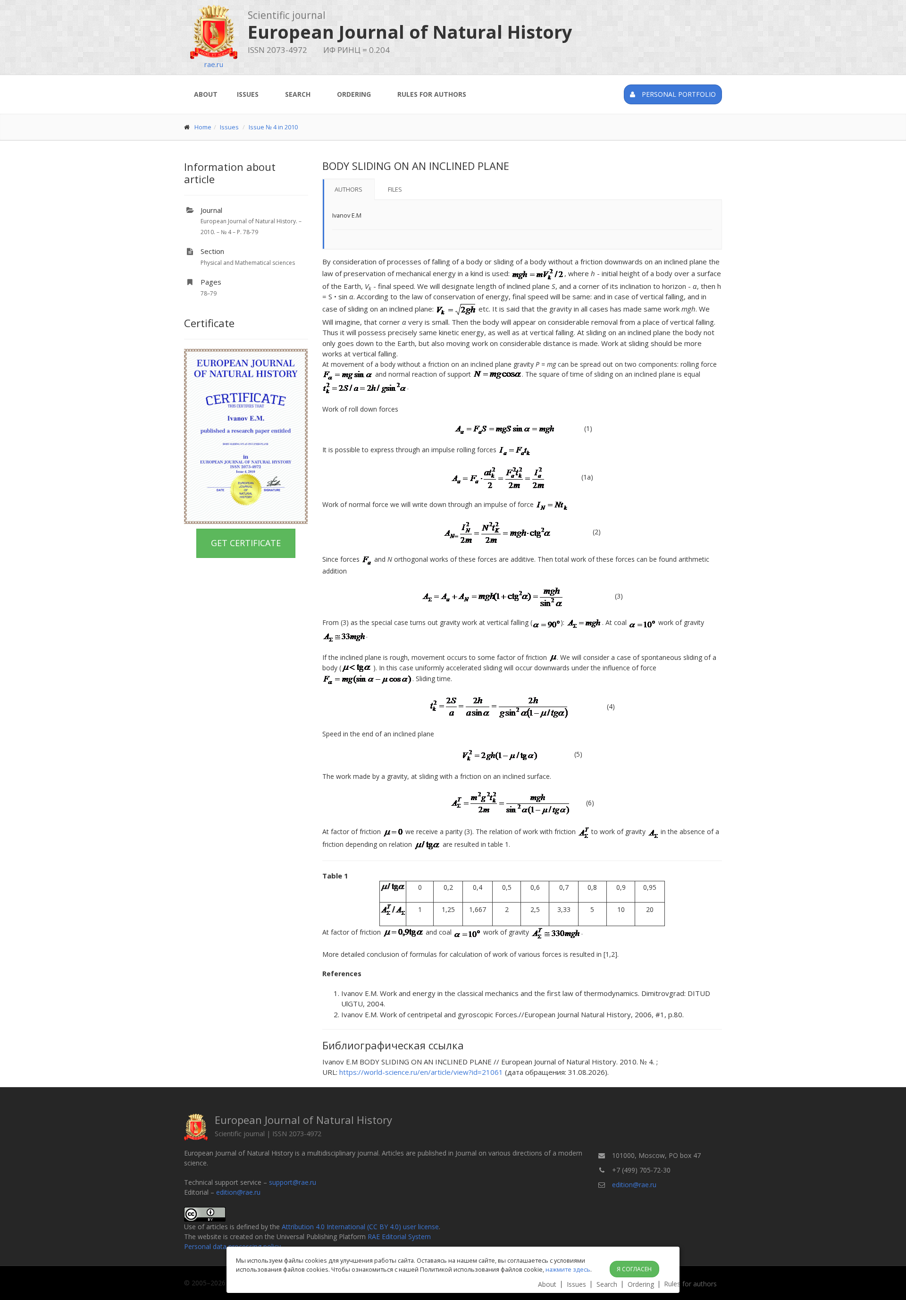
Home (202, 127)
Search (297, 94)
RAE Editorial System (399, 1236)
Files (395, 189)
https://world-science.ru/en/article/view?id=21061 (421, 1072)
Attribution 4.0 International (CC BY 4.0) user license (360, 1226)
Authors (348, 189)
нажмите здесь (567, 1269)
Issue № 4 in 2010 (273, 127)
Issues (248, 94)
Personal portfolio (678, 94)
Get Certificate (246, 543)
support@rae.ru (292, 1182)
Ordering (354, 94)
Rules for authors (431, 94)
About (206, 94)
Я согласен (634, 1269)
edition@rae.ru (238, 1192)
